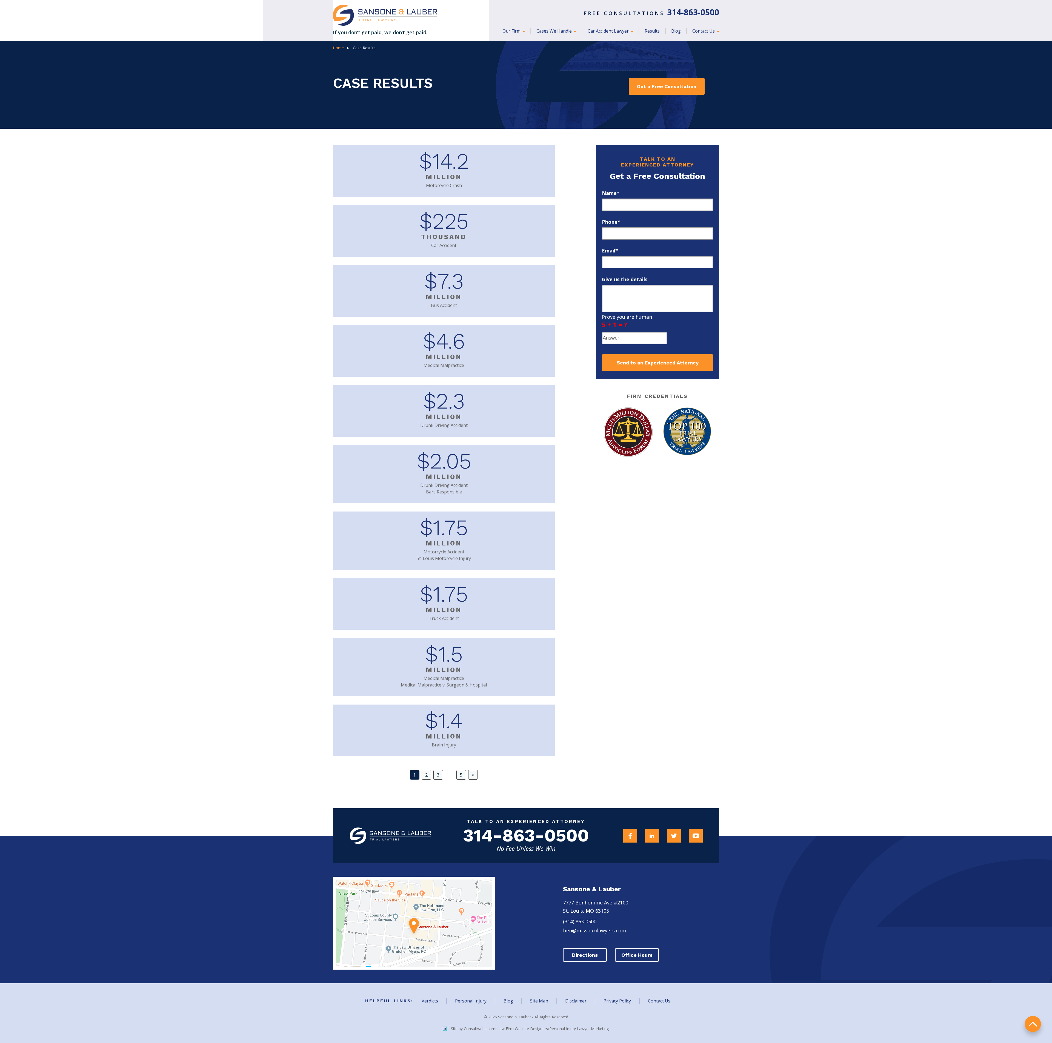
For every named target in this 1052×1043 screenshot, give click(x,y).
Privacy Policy (617, 1001)
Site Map (539, 1001)
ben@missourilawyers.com (594, 930)
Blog (676, 31)
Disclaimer (576, 1001)
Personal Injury (471, 1001)
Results (652, 31)
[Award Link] (628, 432)
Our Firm (512, 31)
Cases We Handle (554, 31)
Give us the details (624, 279)
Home (338, 47)
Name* (610, 193)
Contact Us (704, 31)
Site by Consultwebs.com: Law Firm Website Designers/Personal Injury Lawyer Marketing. (530, 1028)
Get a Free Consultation (666, 86)
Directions (585, 955)
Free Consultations (651, 13)
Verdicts (430, 1001)
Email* (610, 250)
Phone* (611, 222)
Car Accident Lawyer (609, 31)
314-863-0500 (526, 835)
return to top (1033, 1024)
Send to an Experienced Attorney (658, 363)
